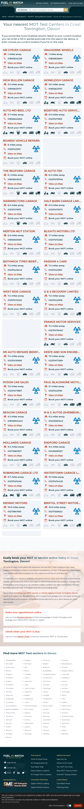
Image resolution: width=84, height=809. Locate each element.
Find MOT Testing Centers (67, 775)
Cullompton (28, 681)
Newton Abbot (47, 706)
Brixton (26, 671)
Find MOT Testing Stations (17, 17)
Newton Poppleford (12, 709)
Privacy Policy (15, 802)
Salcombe (46, 716)
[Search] (66, 10)
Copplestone (66, 678)
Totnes (64, 727)
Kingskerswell (28, 699)
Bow (25, 667)
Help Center (11, 763)
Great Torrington (29, 688)
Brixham (8, 671)
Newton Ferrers (66, 706)
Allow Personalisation (57, 806)
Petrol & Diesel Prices (39, 759)
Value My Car (62, 759)
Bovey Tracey (10, 667)
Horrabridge (65, 692)
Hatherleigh (47, 688)
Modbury (64, 702)
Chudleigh (27, 674)
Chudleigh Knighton (49, 674)
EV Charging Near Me (39, 763)
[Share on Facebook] (14, 773)
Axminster (65, 660)
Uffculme (9, 730)
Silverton (27, 720)
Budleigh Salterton (68, 671)
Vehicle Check (23, 637)
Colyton (27, 678)
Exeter (26, 685)
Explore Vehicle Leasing (40, 783)
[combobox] (49, 10)
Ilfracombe (9, 695)
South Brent (47, 720)
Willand (64, 730)
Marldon (45, 702)
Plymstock (9, 716)
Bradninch (46, 667)
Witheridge (28, 734)
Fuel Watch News (63, 783)
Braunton (65, 667)
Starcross (9, 723)
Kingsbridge (9, 699)
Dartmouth (47, 681)
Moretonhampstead (30, 706)
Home (4, 17)
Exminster (46, 685)
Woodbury (46, 734)
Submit (78, 806)
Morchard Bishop (11, 706)
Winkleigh (9, 734)
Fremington (10, 688)
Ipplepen (27, 695)
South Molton (66, 720)
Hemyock (9, 692)
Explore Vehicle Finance (40, 787)
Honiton (45, 692)
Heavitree (65, 688)
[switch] (69, 805)
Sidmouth (9, 720)
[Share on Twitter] (23, 773)
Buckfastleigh (47, 671)
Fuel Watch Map (37, 767)
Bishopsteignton (67, 664)
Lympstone (9, 702)
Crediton (8, 681)
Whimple (46, 730)
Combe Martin (47, 678)
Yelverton (9, 737)
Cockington (9, 678)
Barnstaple (9, 664)
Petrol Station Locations (40, 771)
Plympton (65, 713)
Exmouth (65, 685)
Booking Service (24, 617)
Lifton (63, 699)
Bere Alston (28, 664)
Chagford (9, 674)
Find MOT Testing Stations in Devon (40, 17)
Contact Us (10, 768)
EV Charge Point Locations (41, 775)
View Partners (6, 802)
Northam (46, 709)
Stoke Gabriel (28, 723)
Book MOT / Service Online (67, 771)
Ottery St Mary (10, 713)
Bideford (45, 664)
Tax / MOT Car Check (65, 767)
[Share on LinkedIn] (18, 773)
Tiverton (8, 727)
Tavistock (46, 723)
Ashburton (46, 660)
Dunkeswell (9, 685)
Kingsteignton (47, 699)
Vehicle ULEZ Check (64, 763)
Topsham (27, 727)
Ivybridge (46, 695)
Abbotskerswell (11, 660)
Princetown (28, 716)
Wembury (27, 730)
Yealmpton (65, 734)
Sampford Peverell (67, 716)
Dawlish (64, 681)
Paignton (27, 713)
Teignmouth (66, 723)
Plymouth (46, 713)
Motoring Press (62, 787)
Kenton (64, 695)
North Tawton (28, 709)
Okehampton (66, 709)
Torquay (45, 727)
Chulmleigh (65, 674)
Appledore (27, 660)
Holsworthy (28, 692)
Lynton (26, 702)
